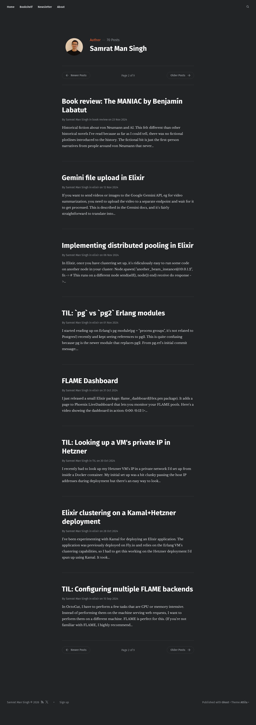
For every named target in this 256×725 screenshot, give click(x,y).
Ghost (225, 702)
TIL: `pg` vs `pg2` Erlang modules (113, 313)
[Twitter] (46, 702)
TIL (94, 460)
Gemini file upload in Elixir (103, 178)
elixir (95, 187)
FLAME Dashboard (90, 381)
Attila (244, 702)
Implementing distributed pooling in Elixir (127, 245)
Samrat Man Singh (77, 119)
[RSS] (42, 702)
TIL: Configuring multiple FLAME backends (127, 589)
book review (100, 119)
